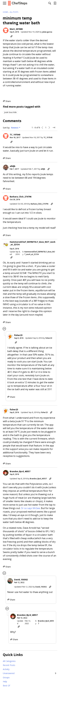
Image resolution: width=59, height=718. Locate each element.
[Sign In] (54, 3)
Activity (6, 669)
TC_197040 (15, 134)
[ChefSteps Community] (17, 3)
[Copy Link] (11, 36)
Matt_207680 (16, 29)
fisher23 (18, 335)
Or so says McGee (30, 508)
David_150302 (21, 579)
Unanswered (29, 673)
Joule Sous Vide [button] (10, 112)
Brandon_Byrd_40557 (20, 471)
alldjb (12, 166)
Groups (6, 677)
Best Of (6, 685)
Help (5, 681)
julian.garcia (47, 32)
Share (7, 101)
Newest (14, 127)
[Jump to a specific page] (54, 127)
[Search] (49, 3)
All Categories (9, 661)
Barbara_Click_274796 (20, 196)
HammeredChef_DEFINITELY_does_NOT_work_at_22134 (32, 243)
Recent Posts (9, 665)
